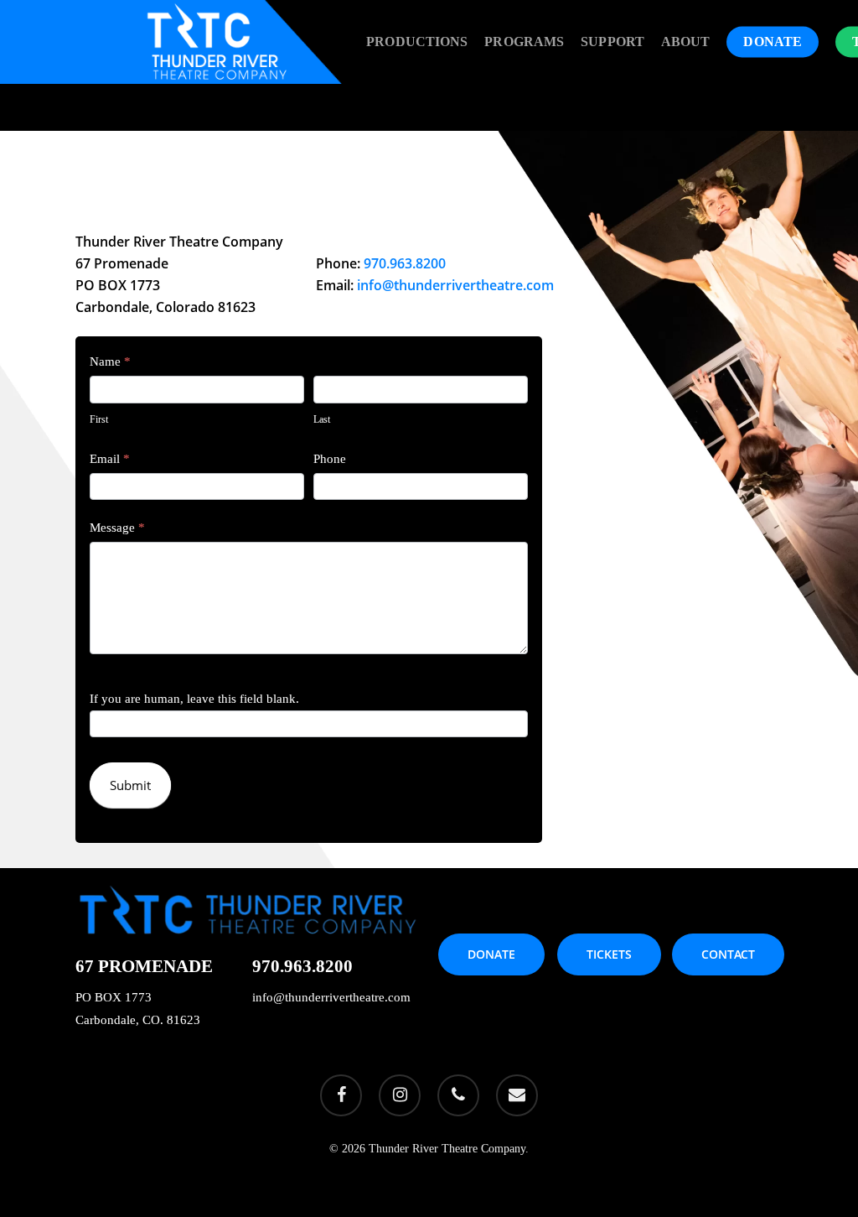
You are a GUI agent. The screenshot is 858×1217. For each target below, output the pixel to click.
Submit (130, 785)
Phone (329, 458)
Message (117, 527)
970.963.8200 (405, 263)
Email (110, 458)
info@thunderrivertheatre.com (455, 285)
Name (110, 361)
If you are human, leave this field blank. (194, 698)
